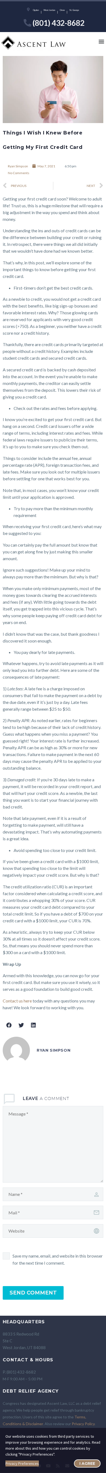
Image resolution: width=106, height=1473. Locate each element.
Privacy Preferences (22, 1463)
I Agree (87, 1463)
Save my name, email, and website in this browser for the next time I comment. (58, 1259)
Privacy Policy (83, 1423)
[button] (101, 41)
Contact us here (17, 1000)
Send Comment (33, 1293)
